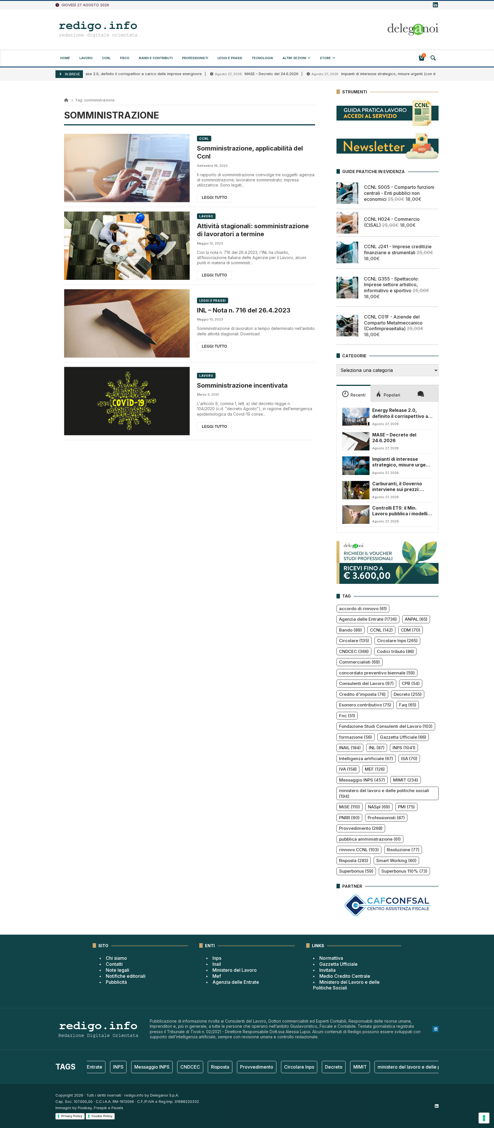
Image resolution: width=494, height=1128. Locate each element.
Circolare (354, 640)
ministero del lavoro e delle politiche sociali (384, 793)
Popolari (392, 394)
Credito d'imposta (362, 694)
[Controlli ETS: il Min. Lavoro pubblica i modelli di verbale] (355, 514)
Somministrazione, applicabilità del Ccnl (250, 152)
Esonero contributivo (365, 705)
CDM (410, 630)
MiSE (349, 807)
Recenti (358, 394)
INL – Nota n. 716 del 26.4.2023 (243, 310)
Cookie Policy (101, 1116)
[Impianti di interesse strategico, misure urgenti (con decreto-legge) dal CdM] (355, 465)
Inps (216, 958)
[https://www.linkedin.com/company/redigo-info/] (435, 5)
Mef (216, 976)
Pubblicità (116, 982)
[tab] (353, 393)
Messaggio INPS (362, 780)
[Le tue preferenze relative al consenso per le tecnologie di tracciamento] (484, 1118)
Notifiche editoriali (126, 976)
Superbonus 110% (404, 871)
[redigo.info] (98, 29)
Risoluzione (403, 849)
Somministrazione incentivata (242, 385)
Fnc (347, 715)
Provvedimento (361, 828)
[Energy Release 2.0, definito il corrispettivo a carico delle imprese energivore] (355, 417)
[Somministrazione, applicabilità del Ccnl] (127, 168)
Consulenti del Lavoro (366, 683)
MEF (375, 769)
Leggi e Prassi (212, 300)
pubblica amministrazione (370, 839)
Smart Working (396, 860)
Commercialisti (359, 662)
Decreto (408, 694)
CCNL (204, 138)
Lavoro (206, 216)
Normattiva (331, 958)
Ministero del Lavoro (234, 970)
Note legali (117, 970)
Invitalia (327, 970)
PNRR (349, 817)
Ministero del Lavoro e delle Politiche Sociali (346, 985)
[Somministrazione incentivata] (127, 401)
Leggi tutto (214, 197)
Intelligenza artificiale (366, 758)
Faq (407, 705)
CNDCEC (354, 651)
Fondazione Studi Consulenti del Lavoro (386, 726)
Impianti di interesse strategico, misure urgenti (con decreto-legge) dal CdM (376, 74)
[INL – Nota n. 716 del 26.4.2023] (127, 323)
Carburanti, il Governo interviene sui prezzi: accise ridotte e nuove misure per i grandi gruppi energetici (401, 487)
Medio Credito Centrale (344, 976)
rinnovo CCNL (359, 849)
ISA (409, 758)
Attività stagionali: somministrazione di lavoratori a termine (253, 230)
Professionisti (386, 817)
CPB (411, 683)
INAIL (350, 747)
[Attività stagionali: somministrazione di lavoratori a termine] (127, 246)
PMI (406, 807)
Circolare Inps (397, 640)
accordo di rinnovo (363, 608)
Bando (350, 630)
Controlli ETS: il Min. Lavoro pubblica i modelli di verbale (402, 511)
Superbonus (356, 871)
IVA (348, 769)
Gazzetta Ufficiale (403, 737)
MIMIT (405, 780)
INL (377, 747)
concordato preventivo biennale (377, 673)
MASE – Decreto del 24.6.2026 (239, 74)
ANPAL (416, 619)
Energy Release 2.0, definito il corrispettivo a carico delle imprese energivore (100, 74)
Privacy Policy (71, 1116)
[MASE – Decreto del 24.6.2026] (355, 441)
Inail (216, 964)
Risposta (353, 860)
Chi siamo (116, 958)
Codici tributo (395, 651)
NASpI (379, 807)
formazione (355, 737)
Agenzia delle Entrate (368, 619)
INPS (404, 747)
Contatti (114, 964)
